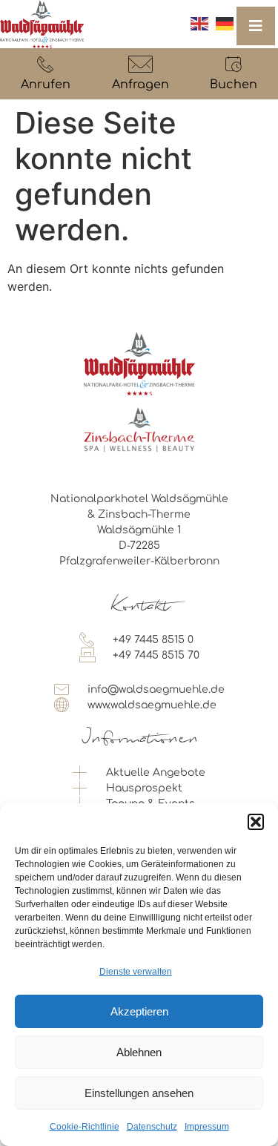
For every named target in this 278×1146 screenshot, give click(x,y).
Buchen (233, 84)
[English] (199, 23)
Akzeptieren (139, 1011)
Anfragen (140, 84)
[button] (255, 821)
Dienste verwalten (135, 971)
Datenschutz (152, 1127)
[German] (225, 23)
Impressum (207, 1127)
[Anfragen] (140, 64)
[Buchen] (233, 64)
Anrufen (45, 84)
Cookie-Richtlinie (84, 1127)
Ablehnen (139, 1052)
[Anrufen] (45, 64)
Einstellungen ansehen (139, 1093)
